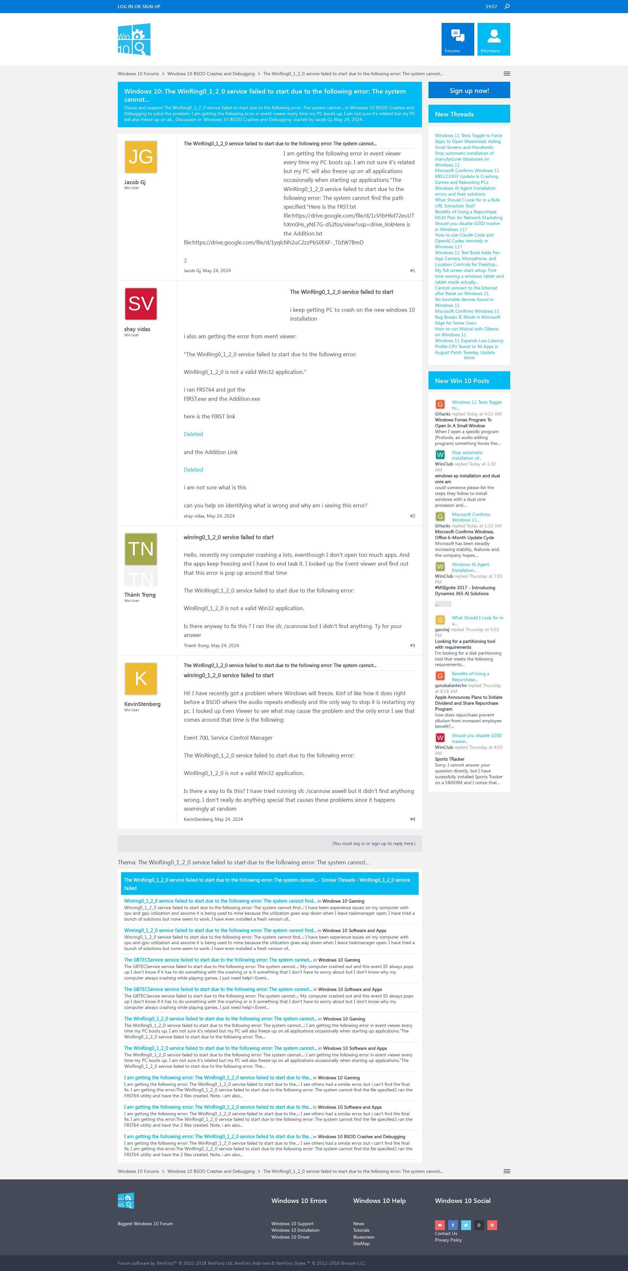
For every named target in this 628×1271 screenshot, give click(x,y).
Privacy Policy (448, 1240)
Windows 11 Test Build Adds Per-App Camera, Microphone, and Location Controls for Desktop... (468, 258)
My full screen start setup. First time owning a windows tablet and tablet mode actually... (469, 276)
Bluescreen (364, 1237)
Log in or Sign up (139, 6)
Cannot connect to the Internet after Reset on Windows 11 (466, 291)
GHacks (442, 414)
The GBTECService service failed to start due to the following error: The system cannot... (218, 959)
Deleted (193, 434)
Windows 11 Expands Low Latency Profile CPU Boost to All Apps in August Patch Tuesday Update (469, 346)
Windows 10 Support (292, 1223)
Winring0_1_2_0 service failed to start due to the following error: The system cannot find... (220, 900)
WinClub (444, 464)
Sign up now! (469, 90)
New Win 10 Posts (462, 380)
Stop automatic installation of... (467, 455)
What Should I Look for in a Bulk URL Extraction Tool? (467, 203)
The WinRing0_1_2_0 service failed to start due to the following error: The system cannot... (220, 1018)
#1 (412, 271)
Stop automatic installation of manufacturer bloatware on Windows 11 (464, 159)
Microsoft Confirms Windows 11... (471, 517)
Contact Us (446, 1233)
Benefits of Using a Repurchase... (470, 676)
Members (490, 50)
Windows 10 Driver (290, 1237)
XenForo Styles (290, 1263)
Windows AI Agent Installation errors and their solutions (465, 191)
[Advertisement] (233, 190)
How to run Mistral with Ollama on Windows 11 (466, 332)
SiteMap (361, 1243)
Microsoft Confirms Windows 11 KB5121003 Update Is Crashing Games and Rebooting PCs (467, 176)
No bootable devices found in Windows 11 (464, 302)
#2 (412, 516)
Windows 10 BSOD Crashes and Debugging (247, 119)
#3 (412, 645)
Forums (452, 50)
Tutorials (361, 1230)
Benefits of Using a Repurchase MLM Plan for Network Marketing (469, 214)
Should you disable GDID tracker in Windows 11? (467, 226)
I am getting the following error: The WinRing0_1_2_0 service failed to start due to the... (218, 1077)
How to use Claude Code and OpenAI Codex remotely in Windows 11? (464, 241)
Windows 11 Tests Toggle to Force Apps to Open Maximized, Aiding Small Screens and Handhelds (468, 141)
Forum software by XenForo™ (175, 1263)
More (469, 357)
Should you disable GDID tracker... (477, 738)
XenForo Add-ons (252, 1263)
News (358, 1223)
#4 (412, 819)
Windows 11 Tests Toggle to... (477, 405)
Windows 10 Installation (295, 1230)
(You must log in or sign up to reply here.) (373, 843)
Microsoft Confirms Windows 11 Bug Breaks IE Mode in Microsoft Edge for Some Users (467, 317)
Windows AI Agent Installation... (470, 567)
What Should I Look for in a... (477, 620)
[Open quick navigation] (507, 74)
